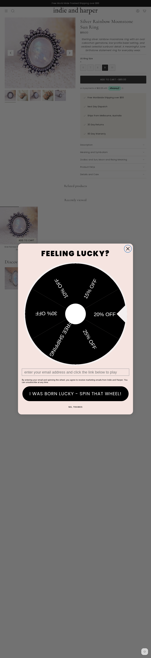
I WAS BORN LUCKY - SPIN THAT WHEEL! (75, 393)
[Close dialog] (128, 248)
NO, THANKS (76, 407)
